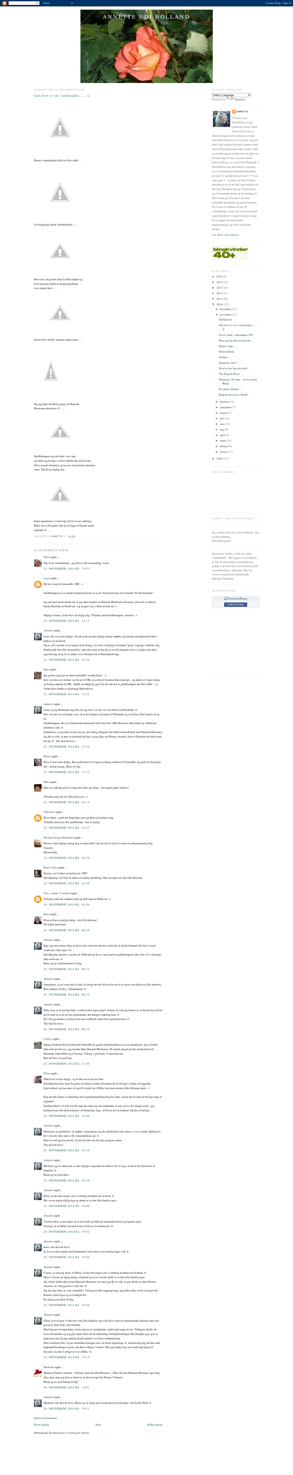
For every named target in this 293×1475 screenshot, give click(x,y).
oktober (225, 402)
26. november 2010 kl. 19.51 (67, 1408)
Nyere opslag (41, 1424)
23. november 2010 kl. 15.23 (67, 694)
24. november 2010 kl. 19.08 (67, 1305)
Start (98, 1424)
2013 (219, 287)
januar (224, 452)
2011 (219, 299)
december (226, 309)
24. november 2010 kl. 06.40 (67, 930)
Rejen (47, 756)
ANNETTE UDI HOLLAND (146, 16)
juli (222, 418)
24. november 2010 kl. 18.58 (67, 1180)
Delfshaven (225, 319)
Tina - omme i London (56, 893)
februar (224, 446)
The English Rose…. (231, 374)
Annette (48, 630)
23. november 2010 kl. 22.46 (67, 883)
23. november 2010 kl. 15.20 (67, 660)
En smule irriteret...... (231, 389)
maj (222, 429)
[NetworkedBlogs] (235, 598)
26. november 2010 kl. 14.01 (67, 1387)
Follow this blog (235, 604)
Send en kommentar (45, 1418)
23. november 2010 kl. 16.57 (67, 828)
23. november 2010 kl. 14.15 (67, 621)
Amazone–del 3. (228, 363)
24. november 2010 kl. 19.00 (67, 1206)
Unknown (49, 812)
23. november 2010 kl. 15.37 (67, 772)
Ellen (47, 1073)
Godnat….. (225, 357)
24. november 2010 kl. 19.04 (67, 1257)
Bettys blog (50, 867)
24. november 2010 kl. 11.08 (67, 1063)
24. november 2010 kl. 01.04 (67, 904)
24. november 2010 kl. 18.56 (67, 1150)
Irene (46, 914)
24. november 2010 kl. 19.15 (67, 1357)
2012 (219, 293)
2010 (219, 304)
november (226, 314)
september (226, 407)
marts (223, 440)
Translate (240, 99)
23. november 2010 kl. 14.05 (67, 568)
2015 (219, 276)
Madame (49, 1367)
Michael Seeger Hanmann (58, 837)
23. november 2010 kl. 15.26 (67, 746)
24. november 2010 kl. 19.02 (67, 1231)
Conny (47, 1039)
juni (222, 424)
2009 (219, 458)
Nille (46, 782)
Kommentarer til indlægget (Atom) (69, 1433)
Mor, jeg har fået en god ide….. (237, 340)
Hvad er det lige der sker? (233, 368)
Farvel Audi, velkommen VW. (236, 335)
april (223, 435)
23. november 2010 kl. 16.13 (67, 802)
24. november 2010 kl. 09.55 (67, 994)
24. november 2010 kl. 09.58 (67, 1029)
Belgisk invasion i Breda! (233, 394)
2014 (219, 282)
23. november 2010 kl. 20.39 (67, 858)
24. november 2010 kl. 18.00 (67, 1116)
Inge (46, 669)
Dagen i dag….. (228, 346)
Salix (47, 557)
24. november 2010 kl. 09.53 (67, 969)
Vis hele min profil (225, 235)
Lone (47, 578)
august (224, 413)
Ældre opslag (155, 1424)
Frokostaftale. (227, 351)
